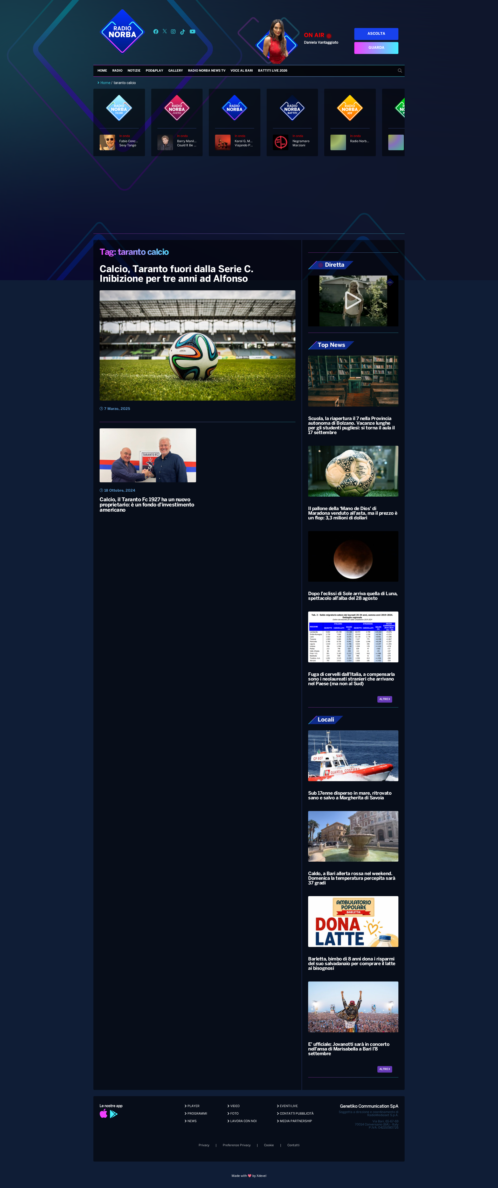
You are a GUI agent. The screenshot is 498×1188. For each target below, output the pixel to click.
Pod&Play (154, 70)
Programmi (197, 1113)
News (192, 1121)
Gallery (175, 70)
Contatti (293, 1145)
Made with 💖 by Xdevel (249, 1176)
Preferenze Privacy (237, 1145)
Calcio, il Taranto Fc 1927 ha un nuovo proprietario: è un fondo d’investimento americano (147, 505)
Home (102, 70)
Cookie (269, 1145)
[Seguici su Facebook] (155, 32)
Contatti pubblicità (296, 1113)
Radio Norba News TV (206, 70)
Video (235, 1106)
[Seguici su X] (165, 32)
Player (193, 1106)
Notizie (134, 70)
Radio (117, 70)
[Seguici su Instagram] (173, 32)
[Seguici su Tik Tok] (182, 32)
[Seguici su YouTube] (193, 32)
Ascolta (376, 34)
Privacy (204, 1145)
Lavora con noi (243, 1121)
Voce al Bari (242, 70)
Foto (234, 1113)
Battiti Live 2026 (272, 70)
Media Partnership (295, 1121)
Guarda (376, 48)
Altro (384, 699)
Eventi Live (288, 1106)
